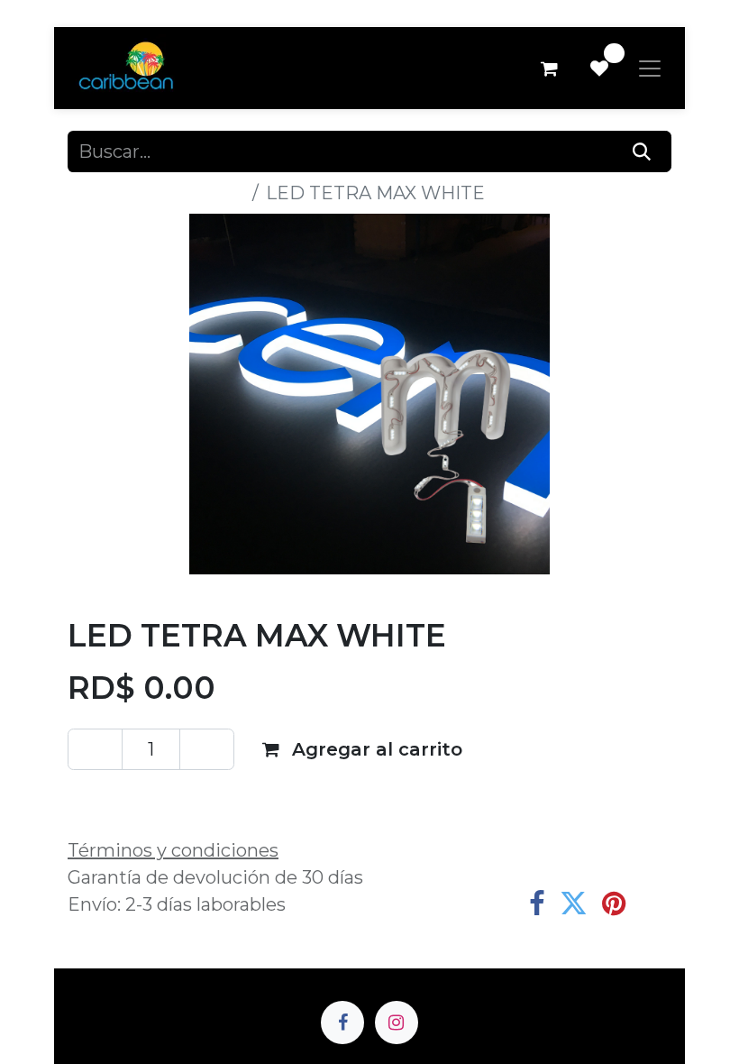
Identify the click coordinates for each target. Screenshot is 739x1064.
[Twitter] (574, 904)
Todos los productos (156, 193)
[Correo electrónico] (654, 904)
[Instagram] (396, 1022)
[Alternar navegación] (649, 68)
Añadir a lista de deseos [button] (198, 798)
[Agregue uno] (206, 749)
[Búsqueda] (642, 151)
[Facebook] (537, 904)
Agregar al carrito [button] (374, 749)
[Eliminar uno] (95, 749)
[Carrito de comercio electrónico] (548, 68)
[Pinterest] (613, 904)
